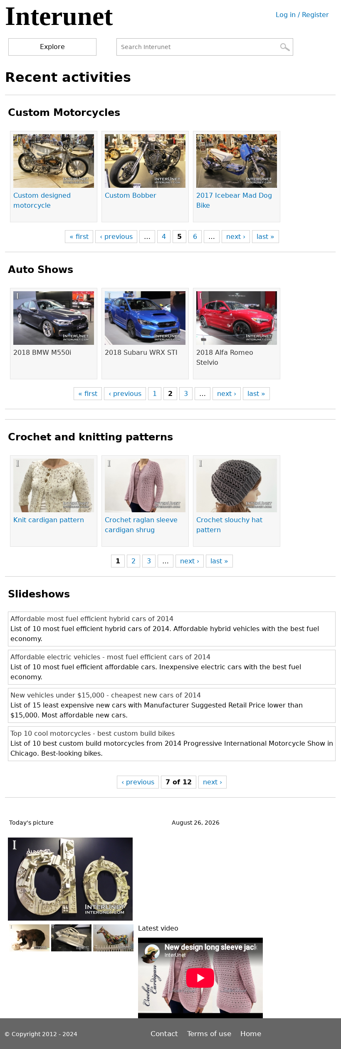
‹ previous (116, 237)
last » (265, 237)
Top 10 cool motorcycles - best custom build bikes (92, 733)
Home (250, 1033)
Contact (165, 1033)
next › (235, 237)
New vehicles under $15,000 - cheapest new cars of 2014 (105, 695)
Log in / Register (302, 15)
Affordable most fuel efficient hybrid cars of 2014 (91, 619)
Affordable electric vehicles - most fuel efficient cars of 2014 (110, 657)
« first (79, 237)
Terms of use (209, 1033)
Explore (52, 47)
